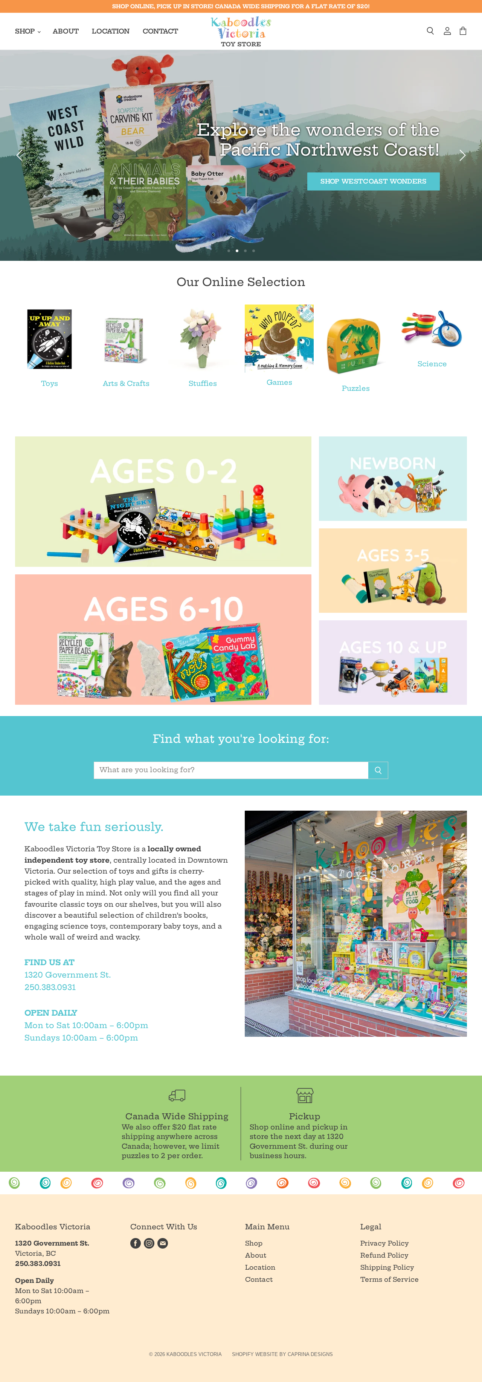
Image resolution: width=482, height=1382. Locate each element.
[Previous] (20, 155)
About (66, 31)
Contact (160, 31)
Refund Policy (384, 1255)
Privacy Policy (384, 1243)
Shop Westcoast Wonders (286, 181)
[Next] (461, 155)
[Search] (378, 770)
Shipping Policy (387, 1267)
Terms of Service (389, 1279)
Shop (26, 31)
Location (111, 31)
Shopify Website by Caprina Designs (282, 1354)
